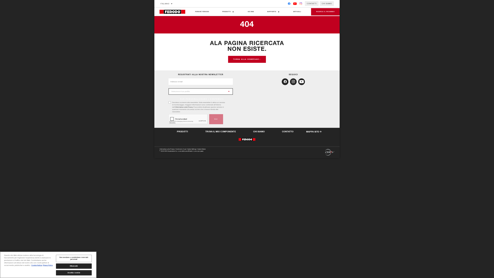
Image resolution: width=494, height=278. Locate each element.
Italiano (164, 4)
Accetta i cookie (74, 273)
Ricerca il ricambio (325, 11)
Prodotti (226, 11)
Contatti (312, 3)
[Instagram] (300, 4)
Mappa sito (312, 132)
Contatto (287, 132)
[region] (48, 265)
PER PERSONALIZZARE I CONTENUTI (202, 99)
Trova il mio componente (220, 132)
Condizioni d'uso (181, 149)
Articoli (297, 11)
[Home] (174, 12)
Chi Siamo (327, 3)
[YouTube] (295, 4)
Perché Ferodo (202, 11)
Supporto (271, 11)
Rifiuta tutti (74, 266)
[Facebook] (289, 4)
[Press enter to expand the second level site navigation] (233, 11)
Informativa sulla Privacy (184, 107)
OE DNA (251, 11)
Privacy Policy (48, 265)
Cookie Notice (201, 149)
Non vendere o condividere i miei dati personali (73, 258)
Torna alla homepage (246, 59)
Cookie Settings (191, 149)
